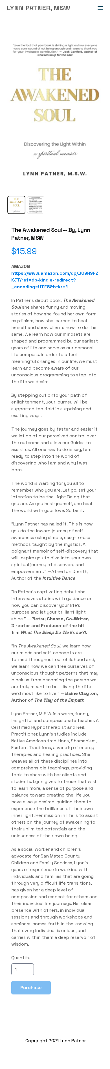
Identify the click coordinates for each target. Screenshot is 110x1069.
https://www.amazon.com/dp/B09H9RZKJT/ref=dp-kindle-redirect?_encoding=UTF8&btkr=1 (54, 280)
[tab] (16, 204)
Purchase (31, 988)
